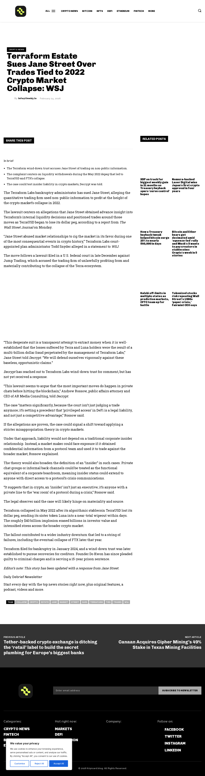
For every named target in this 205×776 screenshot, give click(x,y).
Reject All (39, 763)
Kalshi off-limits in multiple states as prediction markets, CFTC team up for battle (154, 299)
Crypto (34, 602)
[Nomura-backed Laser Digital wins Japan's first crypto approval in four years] (186, 161)
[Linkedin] (159, 750)
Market (64, 602)
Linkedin (173, 750)
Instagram (175, 743)
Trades (117, 602)
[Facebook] (92, 140)
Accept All (59, 763)
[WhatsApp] (119, 140)
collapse (21, 602)
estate (45, 602)
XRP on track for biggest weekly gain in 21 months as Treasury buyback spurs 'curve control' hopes (155, 187)
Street (75, 602)
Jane (54, 602)
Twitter (173, 736)
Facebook (174, 729)
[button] (199, 10)
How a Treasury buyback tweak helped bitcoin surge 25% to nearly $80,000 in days (154, 237)
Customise (19, 763)
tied (108, 602)
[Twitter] (159, 736)
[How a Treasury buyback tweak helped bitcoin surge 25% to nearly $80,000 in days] (155, 214)
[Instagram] (159, 743)
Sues (84, 602)
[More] (128, 140)
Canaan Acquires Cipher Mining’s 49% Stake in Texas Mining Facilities (160, 644)
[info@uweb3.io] (10, 99)
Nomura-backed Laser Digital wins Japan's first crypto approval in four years (186, 185)
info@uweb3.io (27, 98)
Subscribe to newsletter (180, 690)
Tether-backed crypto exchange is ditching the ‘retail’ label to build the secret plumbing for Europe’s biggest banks (50, 647)
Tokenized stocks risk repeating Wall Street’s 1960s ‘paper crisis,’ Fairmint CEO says (185, 299)
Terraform (96, 602)
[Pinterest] (110, 140)
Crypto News (16, 49)
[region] (39, 754)
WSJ (126, 602)
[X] (101, 140)
